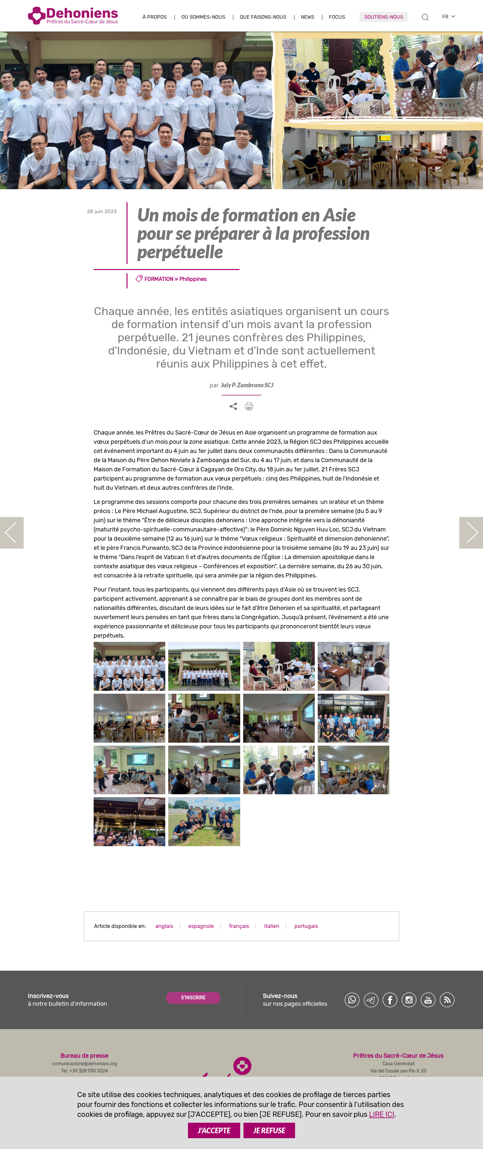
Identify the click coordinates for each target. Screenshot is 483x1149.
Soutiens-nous (383, 17)
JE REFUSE (269, 1130)
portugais (306, 926)
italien (271, 926)
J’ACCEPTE (214, 1130)
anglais (164, 926)
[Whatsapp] (352, 1000)
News (307, 17)
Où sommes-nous (203, 17)
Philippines (193, 279)
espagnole (201, 926)
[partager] (233, 407)
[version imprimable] (249, 406)
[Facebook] (390, 1000)
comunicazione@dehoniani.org (84, 1064)
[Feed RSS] (447, 1000)
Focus (337, 17)
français (239, 926)
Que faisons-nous (263, 17)
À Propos (155, 17)
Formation (159, 279)
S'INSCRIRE (193, 998)
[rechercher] (425, 17)
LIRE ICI (381, 1114)
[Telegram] (371, 1000)
